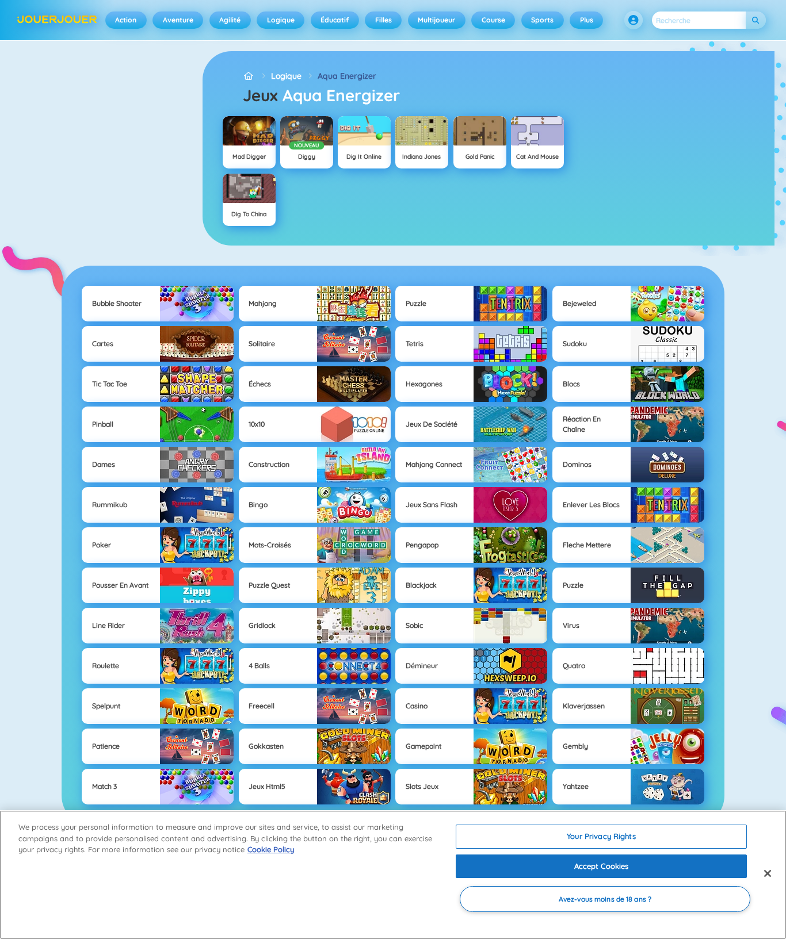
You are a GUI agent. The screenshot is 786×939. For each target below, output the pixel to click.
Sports (542, 20)
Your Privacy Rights (601, 836)
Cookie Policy (270, 849)
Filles (383, 20)
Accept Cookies (601, 866)
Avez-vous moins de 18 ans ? (605, 899)
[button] (633, 20)
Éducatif (334, 20)
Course (493, 20)
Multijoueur (436, 20)
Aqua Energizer (347, 76)
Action (125, 20)
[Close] (767, 873)
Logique (281, 20)
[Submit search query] (756, 20)
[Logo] (57, 20)
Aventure (178, 20)
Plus (586, 20)
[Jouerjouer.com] (249, 76)
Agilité (230, 20)
